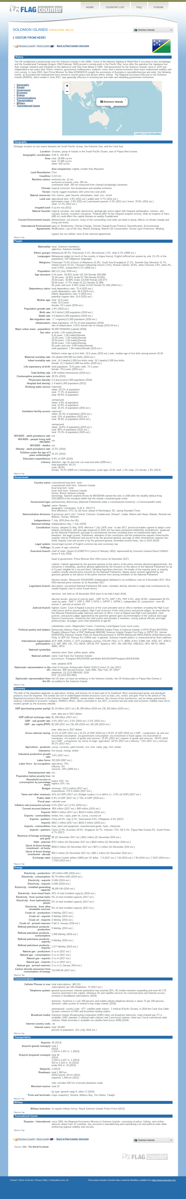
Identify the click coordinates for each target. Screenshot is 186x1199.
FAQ (139, 7)
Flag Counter (36, 9)
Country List (115, 7)
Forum (158, 7)
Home (90, 7)
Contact (13, 1180)
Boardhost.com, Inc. (60, 1180)
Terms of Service (26, 1180)
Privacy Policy (41, 1180)
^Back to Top (19, 237)
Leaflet (138, 133)
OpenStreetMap (153, 133)
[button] (125, 100)
